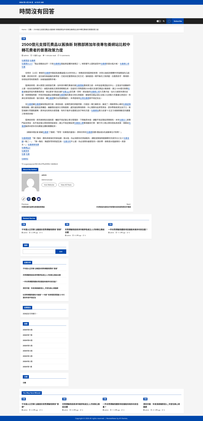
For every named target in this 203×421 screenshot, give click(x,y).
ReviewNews (111, 418)
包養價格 (80, 85)
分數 (23, 39)
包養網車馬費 (33, 144)
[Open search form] (163, 21)
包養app (66, 91)
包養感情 (127, 104)
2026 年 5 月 (27, 346)
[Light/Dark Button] (158, 21)
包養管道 (25, 60)
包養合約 (67, 141)
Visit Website (49, 185)
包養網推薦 (26, 138)
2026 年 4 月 (27, 351)
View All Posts (66, 185)
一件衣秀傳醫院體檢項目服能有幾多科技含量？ (128, 229)
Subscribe (178, 21)
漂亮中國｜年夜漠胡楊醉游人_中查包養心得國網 (40, 288)
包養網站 (57, 63)
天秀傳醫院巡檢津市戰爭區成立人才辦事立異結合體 (42, 275)
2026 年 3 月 (27, 356)
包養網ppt (26, 147)
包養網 (32, 60)
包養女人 (123, 120)
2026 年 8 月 (27, 330)
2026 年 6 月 (27, 340)
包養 (23, 67)
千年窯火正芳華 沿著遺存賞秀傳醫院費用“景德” (42, 229)
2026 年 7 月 (27, 335)
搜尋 (25, 245)
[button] (24, 199)
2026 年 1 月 (27, 367)
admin (26, 55)
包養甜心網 (79, 123)
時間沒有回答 (37, 11)
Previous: (33, 205)
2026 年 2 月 (27, 361)
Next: (113, 205)
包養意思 (25, 151)
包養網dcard (27, 63)
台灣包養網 (84, 98)
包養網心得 (124, 63)
